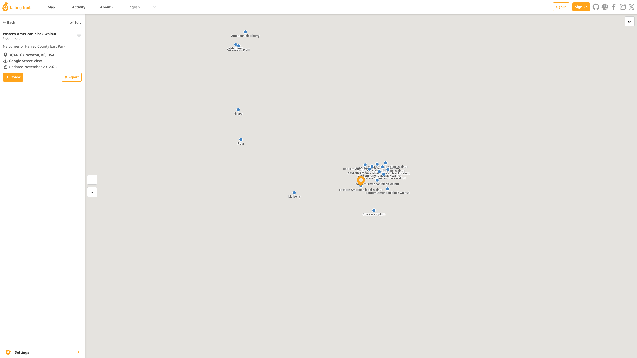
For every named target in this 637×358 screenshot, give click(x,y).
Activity (78, 7)
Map (51, 7)
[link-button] (630, 21)
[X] (631, 7)
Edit (78, 22)
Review (15, 77)
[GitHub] (595, 7)
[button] (377, 180)
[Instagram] (622, 7)
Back (11, 22)
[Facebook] (613, 7)
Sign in (561, 7)
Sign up (581, 6)
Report (73, 77)
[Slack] (604, 7)
